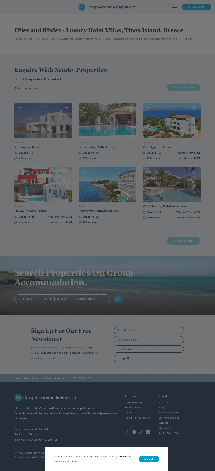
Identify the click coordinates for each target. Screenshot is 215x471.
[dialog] (107, 235)
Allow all (148, 459)
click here (123, 456)
